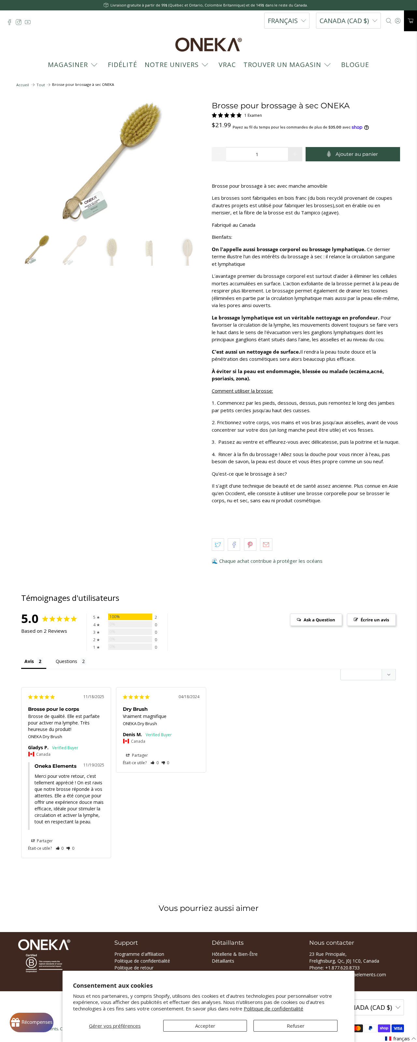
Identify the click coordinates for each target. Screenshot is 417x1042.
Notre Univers (172, 64)
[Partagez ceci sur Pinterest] (250, 544)
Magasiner (68, 64)
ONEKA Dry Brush (45, 736)
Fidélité (122, 64)
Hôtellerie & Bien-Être (235, 954)
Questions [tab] (66, 661)
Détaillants (223, 961)
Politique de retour (133, 968)
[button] (60, 848)
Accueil (22, 85)
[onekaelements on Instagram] (20, 23)
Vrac (227, 64)
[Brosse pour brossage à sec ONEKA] (110, 164)
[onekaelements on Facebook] (11, 23)
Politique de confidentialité (273, 1008)
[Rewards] (31, 1022)
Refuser (296, 1025)
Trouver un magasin (282, 64)
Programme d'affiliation (139, 954)
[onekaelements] (208, 44)
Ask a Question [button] (319, 620)
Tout (40, 85)
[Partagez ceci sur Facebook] (234, 544)
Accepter (205, 1025)
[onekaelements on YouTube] (29, 23)
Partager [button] (44, 841)
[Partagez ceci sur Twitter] (218, 544)
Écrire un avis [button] (375, 620)
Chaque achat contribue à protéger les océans (271, 561)
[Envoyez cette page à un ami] (266, 544)
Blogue (355, 64)
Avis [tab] (29, 661)
